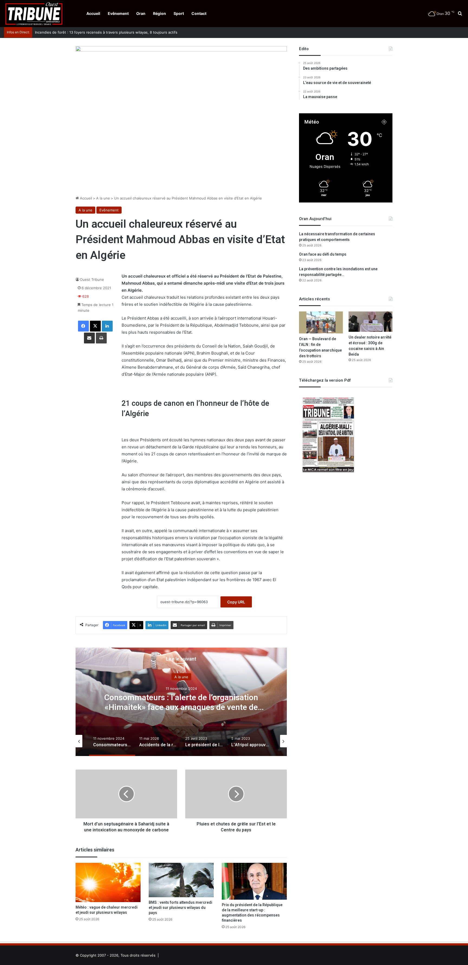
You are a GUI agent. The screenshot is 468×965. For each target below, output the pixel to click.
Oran (140, 13)
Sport (179, 13)
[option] (181, 702)
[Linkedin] (107, 326)
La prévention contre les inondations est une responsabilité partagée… (338, 272)
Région (159, 13)
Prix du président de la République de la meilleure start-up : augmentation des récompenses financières (252, 912)
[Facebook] (83, 326)
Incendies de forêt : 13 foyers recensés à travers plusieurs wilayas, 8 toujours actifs (103, 32)
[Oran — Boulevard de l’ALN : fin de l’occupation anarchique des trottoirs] (321, 322)
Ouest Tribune (92, 279)
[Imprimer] (101, 338)
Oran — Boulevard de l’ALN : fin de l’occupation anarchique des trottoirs (320, 347)
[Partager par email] (89, 338)
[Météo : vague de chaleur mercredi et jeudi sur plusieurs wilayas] (108, 882)
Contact (198, 13)
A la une (103, 198)
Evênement (118, 13)
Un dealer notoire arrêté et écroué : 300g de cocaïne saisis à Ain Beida (370, 345)
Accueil (93, 13)
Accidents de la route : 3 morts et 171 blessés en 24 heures (181, 702)
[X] (95, 326)
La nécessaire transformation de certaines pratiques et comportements (337, 237)
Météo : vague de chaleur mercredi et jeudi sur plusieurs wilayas (107, 910)
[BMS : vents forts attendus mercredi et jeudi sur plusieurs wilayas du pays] (181, 880)
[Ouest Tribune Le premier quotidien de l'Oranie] (34, 13)
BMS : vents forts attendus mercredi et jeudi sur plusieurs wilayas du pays (180, 908)
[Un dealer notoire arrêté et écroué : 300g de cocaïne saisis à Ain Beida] (370, 321)
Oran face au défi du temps (322, 254)
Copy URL (236, 602)
